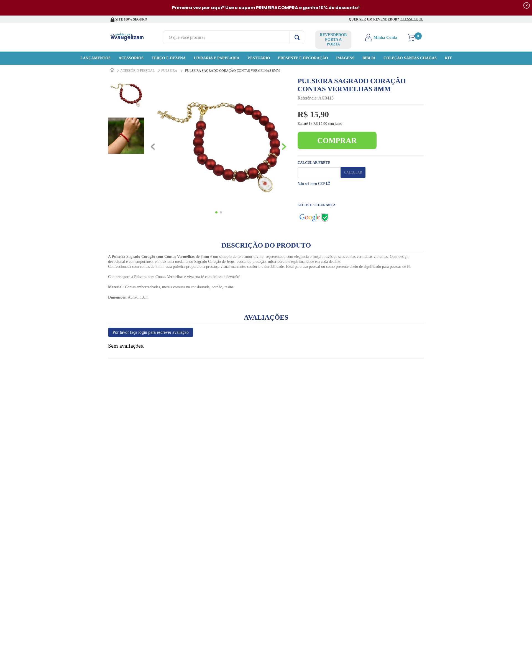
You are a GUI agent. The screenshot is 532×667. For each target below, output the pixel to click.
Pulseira (169, 71)
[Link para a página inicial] (112, 71)
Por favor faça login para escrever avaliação (150, 332)
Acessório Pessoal (137, 71)
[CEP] (320, 169)
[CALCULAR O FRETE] (353, 172)
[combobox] (233, 37)
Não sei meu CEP (311, 184)
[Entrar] (381, 37)
